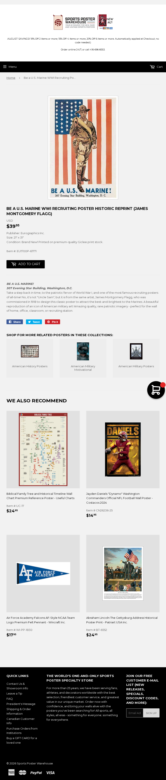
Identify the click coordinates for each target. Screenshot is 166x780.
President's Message (20, 704)
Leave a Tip (14, 693)
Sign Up (151, 713)
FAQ (9, 698)
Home (10, 77)
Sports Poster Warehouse (35, 763)
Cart (159, 66)
